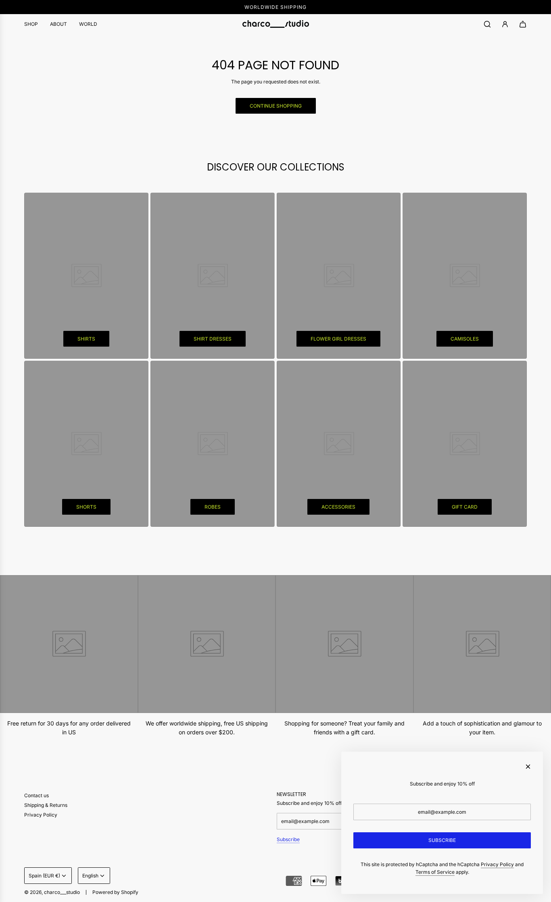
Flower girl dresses (338, 339)
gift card (465, 507)
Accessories (338, 507)
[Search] (487, 24)
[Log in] (505, 24)
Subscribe (288, 839)
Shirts (86, 339)
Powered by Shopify (115, 892)
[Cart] (523, 24)
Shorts (86, 507)
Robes (213, 507)
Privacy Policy (497, 864)
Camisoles (465, 339)
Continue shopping (276, 106)
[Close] (528, 766)
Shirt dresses (213, 339)
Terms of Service (435, 872)
